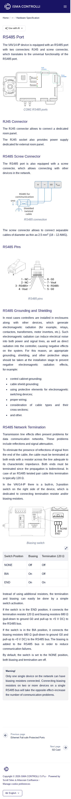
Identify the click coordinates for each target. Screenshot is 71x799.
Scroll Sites (8, 780)
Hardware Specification (27, 18)
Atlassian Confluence (27, 780)
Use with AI (14, 28)
